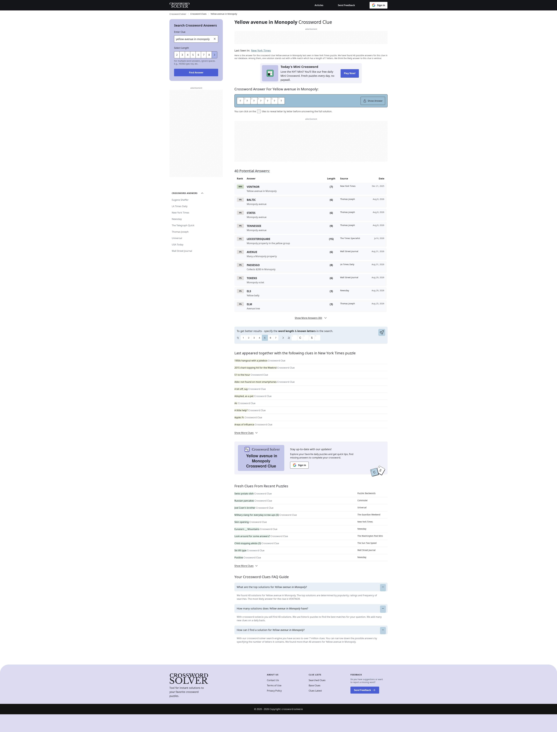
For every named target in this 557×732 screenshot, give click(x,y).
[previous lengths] (214, 54)
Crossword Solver (177, 14)
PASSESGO (253, 265)
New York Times (261, 50)
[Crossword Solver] (179, 5)
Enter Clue (179, 32)
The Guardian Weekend (368, 514)
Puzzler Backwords (366, 493)
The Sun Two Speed (367, 543)
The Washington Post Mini (370, 535)
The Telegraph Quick (183, 225)
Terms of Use (274, 685)
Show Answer (375, 100)
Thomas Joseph (180, 231)
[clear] (214, 39)
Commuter (362, 500)
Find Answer (196, 72)
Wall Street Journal (366, 550)
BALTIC (251, 199)
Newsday (361, 528)
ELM (249, 304)
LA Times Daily (179, 206)
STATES (251, 213)
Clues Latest (315, 690)
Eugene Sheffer (180, 199)
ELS (249, 291)
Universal (362, 507)
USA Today (177, 244)
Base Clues (314, 685)
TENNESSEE (254, 226)
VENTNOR (253, 186)
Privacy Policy (274, 690)
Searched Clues (317, 680)
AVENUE (252, 252)
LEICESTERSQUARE (258, 239)
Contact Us (273, 680)
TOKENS (252, 278)
